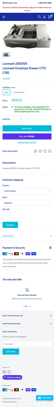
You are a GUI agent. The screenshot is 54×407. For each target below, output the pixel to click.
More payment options (27, 142)
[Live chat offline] (44, 397)
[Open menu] (4, 17)
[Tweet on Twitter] (45, 151)
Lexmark (6, 79)
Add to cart (27, 128)
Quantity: (6, 119)
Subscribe (10, 351)
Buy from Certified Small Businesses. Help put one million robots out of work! (27, 9)
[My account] (44, 16)
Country (6, 185)
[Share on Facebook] (35, 151)
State (5, 197)
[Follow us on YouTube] (9, 372)
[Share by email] (49, 151)
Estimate (10, 225)
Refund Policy (8, 236)
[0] (49, 16)
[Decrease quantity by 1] (14, 119)
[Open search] (39, 16)
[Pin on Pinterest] (40, 151)
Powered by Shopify (10, 402)
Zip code (6, 209)
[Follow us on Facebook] (4, 372)
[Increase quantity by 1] (27, 119)
